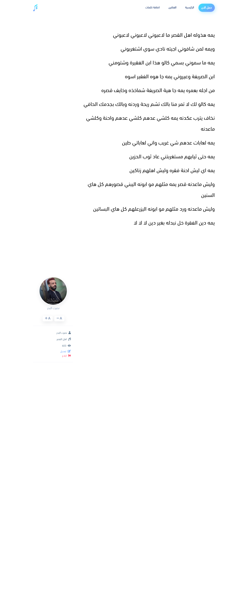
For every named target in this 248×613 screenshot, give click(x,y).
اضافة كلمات (152, 7)
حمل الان (206, 7)
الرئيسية (189, 7)
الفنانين (172, 7)
